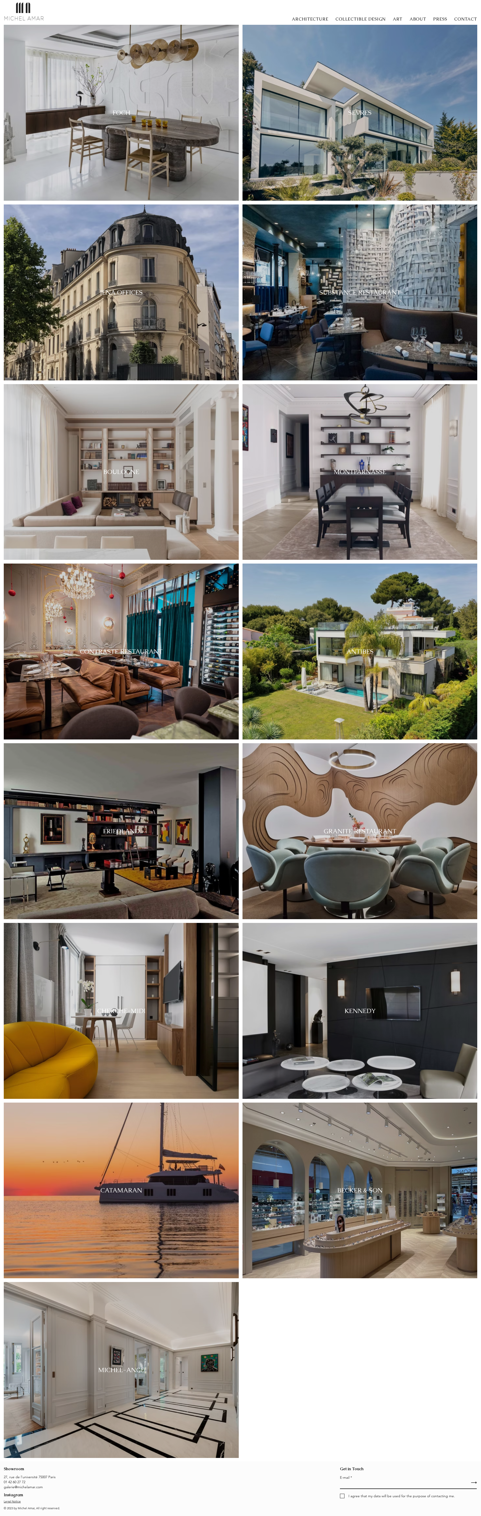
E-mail (344, 1477)
